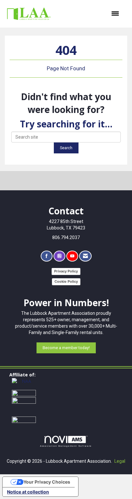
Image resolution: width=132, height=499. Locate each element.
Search (66, 147)
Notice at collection (28, 492)
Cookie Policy (66, 281)
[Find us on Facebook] (47, 256)
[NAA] (24, 383)
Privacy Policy (66, 271)
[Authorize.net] (24, 419)
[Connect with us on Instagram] (59, 256)
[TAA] (24, 393)
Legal (119, 461)
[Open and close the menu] (89, 13)
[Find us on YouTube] (72, 256)
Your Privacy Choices (46, 482)
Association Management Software (66, 446)
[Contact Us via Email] (85, 256)
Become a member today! (66, 347)
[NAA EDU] (24, 406)
